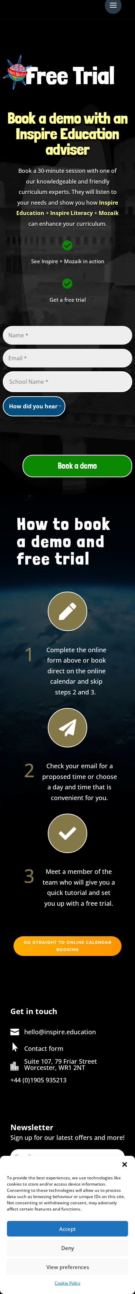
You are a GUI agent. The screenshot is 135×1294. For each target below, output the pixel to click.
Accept (67, 1228)
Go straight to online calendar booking (67, 946)
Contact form (43, 1048)
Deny (67, 1247)
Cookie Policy (67, 1283)
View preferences (67, 1267)
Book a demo (77, 466)
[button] (124, 1164)
